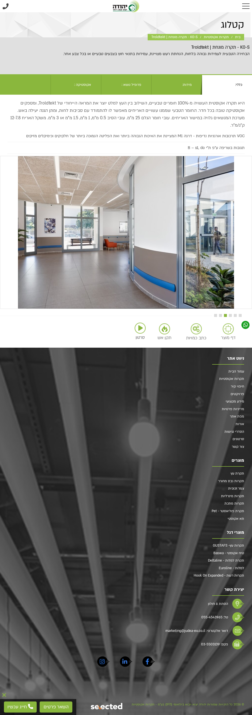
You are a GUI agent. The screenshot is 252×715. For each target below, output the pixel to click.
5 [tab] (220, 315)
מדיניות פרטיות (233, 409)
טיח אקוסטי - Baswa (228, 553)
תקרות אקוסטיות (231, 378)
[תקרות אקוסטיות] (126, 6)
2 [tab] (235, 315)
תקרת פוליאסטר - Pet (228, 511)
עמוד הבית (236, 371)
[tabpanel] (126, 232)
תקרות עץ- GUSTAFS (228, 545)
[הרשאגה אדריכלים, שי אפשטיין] (126, 232)
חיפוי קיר (237, 386)
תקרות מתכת (234, 503)
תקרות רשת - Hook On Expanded (219, 575)
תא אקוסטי (236, 518)
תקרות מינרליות (232, 496)
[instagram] (103, 662)
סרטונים (238, 439)
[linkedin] (126, 662)
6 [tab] (215, 315)
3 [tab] (230, 315)
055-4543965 (211, 617)
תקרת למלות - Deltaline (226, 560)
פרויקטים (237, 394)
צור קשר (238, 446)
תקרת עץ (237, 473)
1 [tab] (240, 315)
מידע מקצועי (235, 401)
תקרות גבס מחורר (231, 481)
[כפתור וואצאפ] (245, 325)
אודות (240, 424)
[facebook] (148, 662)
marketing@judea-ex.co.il (185, 630)
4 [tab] (225, 315)
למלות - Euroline (231, 568)
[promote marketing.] (107, 706)
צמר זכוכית (236, 488)
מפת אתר (237, 416)
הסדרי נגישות (234, 431)
